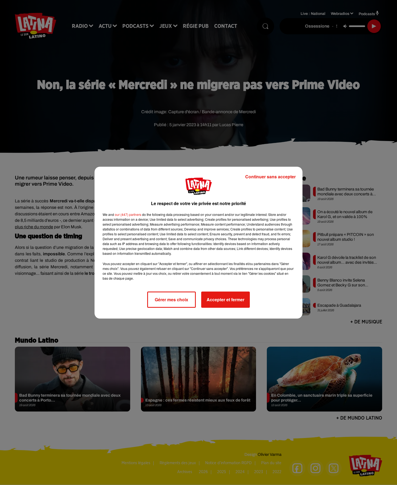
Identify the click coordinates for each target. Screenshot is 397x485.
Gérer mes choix (171, 299)
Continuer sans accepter (270, 176)
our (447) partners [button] (128, 214)
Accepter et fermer (225, 299)
